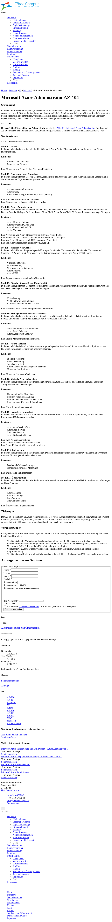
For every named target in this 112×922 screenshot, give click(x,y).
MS (8, 705)
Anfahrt (16, 866)
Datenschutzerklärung (29, 606)
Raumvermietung (15, 848)
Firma (7, 570)
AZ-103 (10, 715)
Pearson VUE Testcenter (24, 840)
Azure (10, 708)
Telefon (7, 573)
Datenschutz (10, 603)
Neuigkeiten (18, 858)
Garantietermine (20, 832)
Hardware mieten (21, 837)
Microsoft (27, 90)
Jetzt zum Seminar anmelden (14, 734)
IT (20, 90)
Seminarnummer (11, 585)
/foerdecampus (13, 803)
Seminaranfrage (8, 737)
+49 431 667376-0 (15, 795)
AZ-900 (10, 697)
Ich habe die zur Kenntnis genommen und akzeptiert (41, 606)
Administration (14, 723)
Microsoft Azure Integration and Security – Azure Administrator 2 (31, 756)
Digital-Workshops (21, 824)
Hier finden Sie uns (10, 790)
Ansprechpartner (20, 863)
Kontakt (16, 869)
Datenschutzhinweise (17, 915)
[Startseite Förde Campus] (20, 10)
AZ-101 (10, 713)
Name (7, 576)
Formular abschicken (13, 609)
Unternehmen (13, 856)
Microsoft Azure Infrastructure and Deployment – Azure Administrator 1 (34, 749)
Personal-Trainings (21, 822)
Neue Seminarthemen (23, 835)
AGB (9, 908)
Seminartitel (9, 588)
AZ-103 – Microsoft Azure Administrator (75, 128)
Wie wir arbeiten (20, 861)
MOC (9, 718)
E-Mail (8, 579)
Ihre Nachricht (11, 601)
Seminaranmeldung (10, 680)
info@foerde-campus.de (18, 800)
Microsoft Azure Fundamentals (15, 764)
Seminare (13, 90)
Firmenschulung (20, 827)
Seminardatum (10, 582)
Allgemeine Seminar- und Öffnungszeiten (20, 628)
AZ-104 (10, 700)
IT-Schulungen (20, 819)
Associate (11, 702)
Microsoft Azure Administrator (15, 772)
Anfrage (5, 685)
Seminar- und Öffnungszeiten (26, 871)
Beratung (17, 829)
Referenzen (12, 882)
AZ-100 (10, 710)
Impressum (18, 876)
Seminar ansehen (9, 754)
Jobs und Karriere (21, 874)
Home (4, 90)
